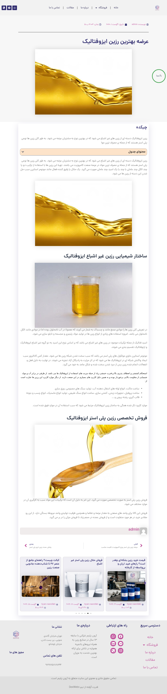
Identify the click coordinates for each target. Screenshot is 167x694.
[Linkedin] (113, 643)
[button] (23, 152)
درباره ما (85, 8)
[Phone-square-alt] (113, 650)
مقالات (70, 8)
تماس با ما (54, 8)
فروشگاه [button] (103, 8)
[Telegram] (120, 643)
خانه (116, 8)
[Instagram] (120, 650)
